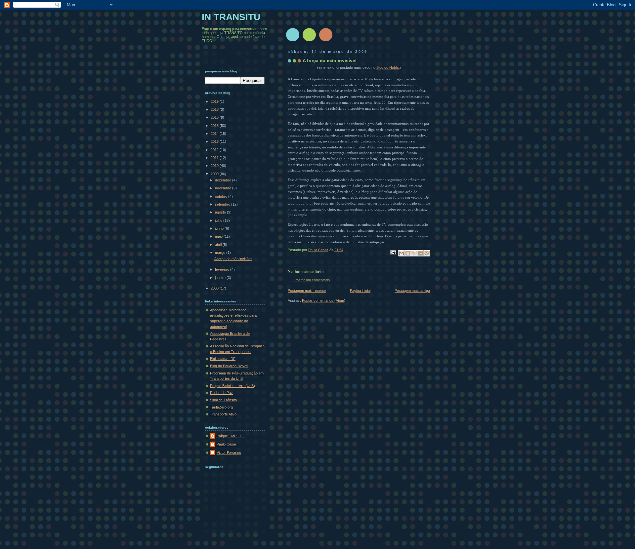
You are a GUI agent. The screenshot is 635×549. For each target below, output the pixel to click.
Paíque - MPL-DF (231, 436)
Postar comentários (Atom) (323, 300)
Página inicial (360, 291)
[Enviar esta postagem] (393, 252)
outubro (221, 196)
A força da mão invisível (233, 259)
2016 (215, 117)
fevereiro (222, 269)
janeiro (221, 278)
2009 (215, 174)
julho (219, 220)
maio (219, 236)
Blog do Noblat (388, 67)
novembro (223, 188)
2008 (215, 288)
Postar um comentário (312, 280)
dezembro (223, 180)
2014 (215, 134)
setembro (223, 204)
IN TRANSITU (231, 17)
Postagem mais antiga (412, 291)
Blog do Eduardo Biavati (229, 366)
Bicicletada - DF (222, 359)
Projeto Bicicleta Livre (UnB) (232, 386)
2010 (215, 166)
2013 (215, 141)
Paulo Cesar (226, 444)
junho (220, 228)
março (220, 253)
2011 (215, 158)
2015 (215, 126)
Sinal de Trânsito (223, 400)
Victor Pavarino (229, 452)
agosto (221, 212)
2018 (215, 109)
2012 (215, 150)
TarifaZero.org (221, 407)
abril (219, 245)
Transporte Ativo (223, 414)
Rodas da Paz (221, 393)
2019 (215, 101)
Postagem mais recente (307, 291)
